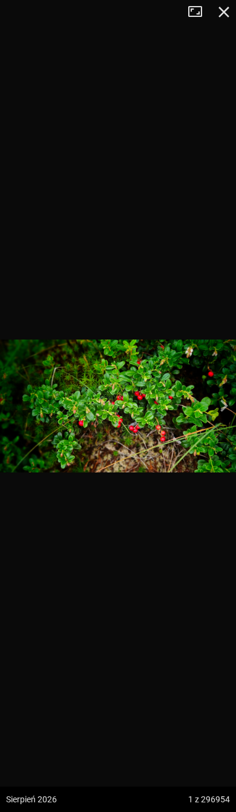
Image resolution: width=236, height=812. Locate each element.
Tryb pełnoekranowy (200, 12)
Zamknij (224, 12)
